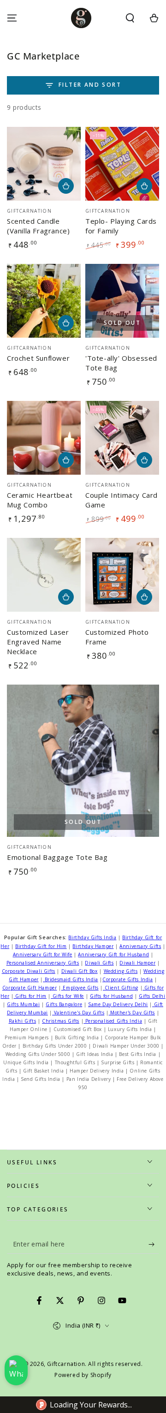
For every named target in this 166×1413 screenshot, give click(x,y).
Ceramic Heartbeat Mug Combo (39, 499)
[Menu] (12, 18)
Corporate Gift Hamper (29, 987)
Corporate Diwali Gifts (28, 971)
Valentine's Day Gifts (78, 1012)
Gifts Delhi (152, 996)
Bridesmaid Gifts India (70, 979)
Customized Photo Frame (117, 636)
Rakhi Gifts (22, 1021)
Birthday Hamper (92, 946)
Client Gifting (120, 987)
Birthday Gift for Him (41, 946)
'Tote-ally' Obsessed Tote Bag (121, 362)
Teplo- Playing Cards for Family (121, 225)
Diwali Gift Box (79, 971)
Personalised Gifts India (112, 1021)
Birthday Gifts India (92, 937)
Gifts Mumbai (23, 1004)
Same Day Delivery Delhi (118, 1004)
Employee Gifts (80, 987)
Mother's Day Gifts (132, 1012)
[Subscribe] (153, 1244)
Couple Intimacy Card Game (121, 499)
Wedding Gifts (121, 971)
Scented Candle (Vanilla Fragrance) (38, 225)
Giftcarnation (66, 1364)
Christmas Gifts (60, 1021)
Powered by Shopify (83, 1375)
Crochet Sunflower (38, 358)
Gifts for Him (29, 996)
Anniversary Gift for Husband (113, 954)
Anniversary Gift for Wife (42, 954)
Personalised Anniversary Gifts (42, 963)
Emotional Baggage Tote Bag (57, 857)
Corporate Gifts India (127, 979)
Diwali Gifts (99, 963)
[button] (130, 18)
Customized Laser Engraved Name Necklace (38, 641)
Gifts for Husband (111, 996)
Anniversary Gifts (140, 946)
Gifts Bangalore (64, 1004)
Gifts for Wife (67, 996)
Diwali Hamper (137, 963)
